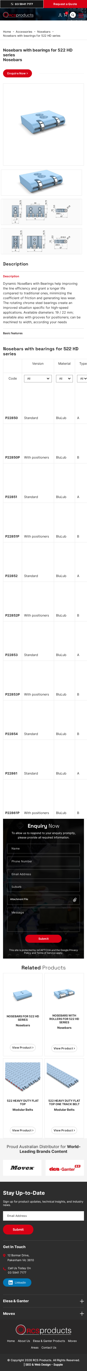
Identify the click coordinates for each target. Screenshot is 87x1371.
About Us (24, 1341)
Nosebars (43, 31)
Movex (72, 1341)
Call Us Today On (19, 1268)
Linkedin (20, 1282)
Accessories (24, 31)
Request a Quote (65, 4)
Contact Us (48, 1347)
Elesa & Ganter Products (49, 1341)
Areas (34, 1347)
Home (7, 31)
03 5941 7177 (24, 4)
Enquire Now (16, 73)
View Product (21, 1047)
